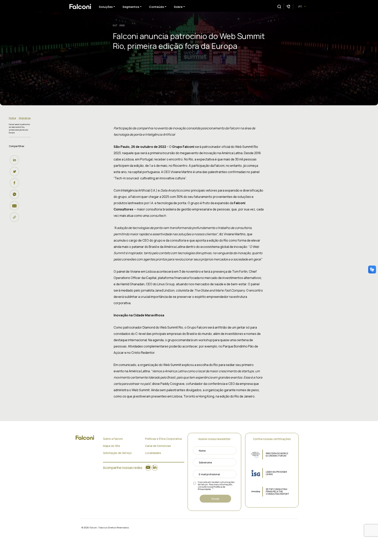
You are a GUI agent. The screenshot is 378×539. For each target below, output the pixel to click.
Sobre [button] (178, 7)
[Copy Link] (15, 217)
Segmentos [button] (130, 7)
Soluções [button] (106, 7)
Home (12, 118)
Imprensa (25, 118)
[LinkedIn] (15, 160)
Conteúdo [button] (156, 7)
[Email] (15, 205)
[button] (279, 6)
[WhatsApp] (15, 194)
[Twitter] (15, 171)
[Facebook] (15, 183)
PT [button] (300, 6)
